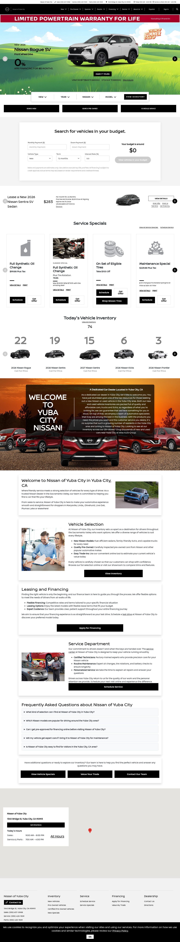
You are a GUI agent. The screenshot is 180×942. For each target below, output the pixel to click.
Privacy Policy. (120, 930)
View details (161, 198)
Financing (118, 896)
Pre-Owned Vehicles (57, 905)
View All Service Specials (148, 227)
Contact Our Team (137, 774)
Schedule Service (167, 227)
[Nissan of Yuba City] (16, 9)
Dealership (151, 896)
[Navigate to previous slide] (2, 59)
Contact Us (15, 902)
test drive (127, 614)
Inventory (54, 896)
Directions (148, 905)
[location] (106, 2)
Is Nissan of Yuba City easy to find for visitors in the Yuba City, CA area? (61, 746)
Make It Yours (103, 74)
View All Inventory (89, 322)
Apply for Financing (90, 628)
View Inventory (113, 573)
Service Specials (87, 905)
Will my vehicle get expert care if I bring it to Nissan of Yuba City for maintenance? (67, 738)
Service (84, 896)
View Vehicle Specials (43, 774)
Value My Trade (119, 905)
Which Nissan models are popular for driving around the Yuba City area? (62, 720)
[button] (90, 830)
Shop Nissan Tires (112, 300)
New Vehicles (54, 901)
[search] (177, 9)
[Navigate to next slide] (178, 59)
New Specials (53, 912)
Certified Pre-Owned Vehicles (61, 909)
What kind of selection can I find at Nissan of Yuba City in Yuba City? (60, 711)
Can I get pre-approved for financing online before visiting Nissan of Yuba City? (66, 729)
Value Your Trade (90, 774)
